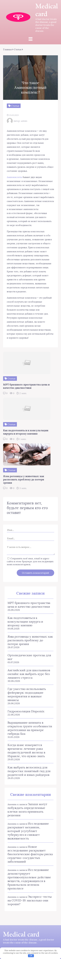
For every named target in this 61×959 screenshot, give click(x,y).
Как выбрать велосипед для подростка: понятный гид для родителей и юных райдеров (29, 771)
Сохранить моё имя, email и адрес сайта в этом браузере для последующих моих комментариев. (30, 561)
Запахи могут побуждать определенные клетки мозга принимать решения (27, 809)
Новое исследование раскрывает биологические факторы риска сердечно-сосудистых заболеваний (30, 854)
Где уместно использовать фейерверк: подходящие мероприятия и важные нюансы (27, 694)
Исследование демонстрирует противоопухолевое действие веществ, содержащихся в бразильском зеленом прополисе (29, 879)
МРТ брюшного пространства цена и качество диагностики (29, 604)
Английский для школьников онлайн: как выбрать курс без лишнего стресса (29, 673)
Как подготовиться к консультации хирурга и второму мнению (25, 621)
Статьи (17, 49)
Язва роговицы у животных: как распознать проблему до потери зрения (30, 640)
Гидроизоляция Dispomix (26, 711)
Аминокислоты (14, 177)
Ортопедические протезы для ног (29, 657)
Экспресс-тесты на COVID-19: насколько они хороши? (30, 900)
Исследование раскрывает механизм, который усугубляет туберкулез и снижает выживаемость (28, 831)
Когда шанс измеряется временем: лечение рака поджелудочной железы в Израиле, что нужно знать (26, 750)
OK (31, 956)
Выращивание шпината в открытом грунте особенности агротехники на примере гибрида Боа (30, 728)
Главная (7, 49)
